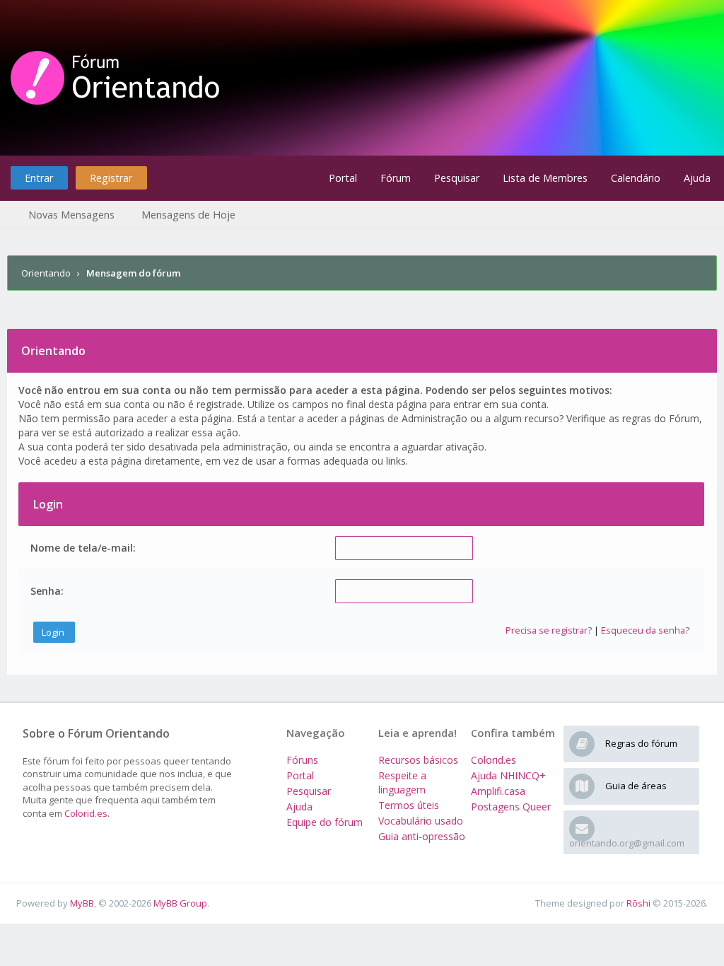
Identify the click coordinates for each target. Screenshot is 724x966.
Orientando (46, 273)
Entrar (39, 178)
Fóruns (302, 760)
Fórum (395, 178)
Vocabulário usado (420, 820)
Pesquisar (456, 178)
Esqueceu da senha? (645, 630)
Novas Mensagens (71, 214)
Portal (343, 178)
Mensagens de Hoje (188, 214)
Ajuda (697, 178)
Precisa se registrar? (549, 630)
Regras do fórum (641, 743)
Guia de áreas (636, 785)
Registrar (111, 178)
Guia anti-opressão (421, 836)
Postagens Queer (511, 806)
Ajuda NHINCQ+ (508, 775)
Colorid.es (85, 813)
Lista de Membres (545, 178)
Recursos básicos (418, 760)
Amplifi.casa (498, 791)
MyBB (82, 903)
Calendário (635, 178)
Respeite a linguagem (402, 782)
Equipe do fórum (324, 822)
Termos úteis (408, 805)
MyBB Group (180, 903)
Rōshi (638, 903)
